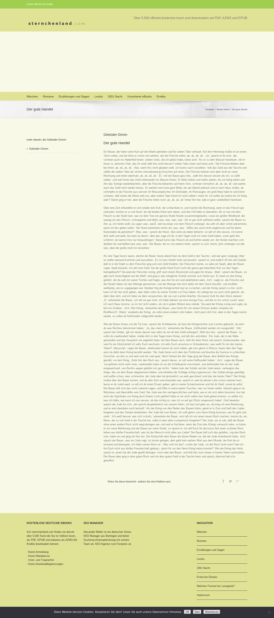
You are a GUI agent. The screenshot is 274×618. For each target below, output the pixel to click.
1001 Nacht (115, 96)
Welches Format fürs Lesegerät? (216, 586)
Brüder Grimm (223, 109)
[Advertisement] (137, 62)
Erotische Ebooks (207, 576)
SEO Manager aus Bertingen (100, 535)
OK (187, 611)
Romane (48, 96)
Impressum (203, 595)
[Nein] (269, 612)
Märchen (32, 96)
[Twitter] (230, 481)
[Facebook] (223, 481)
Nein (197, 611)
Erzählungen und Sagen (74, 96)
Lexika (98, 96)
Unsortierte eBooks (139, 96)
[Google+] (237, 481)
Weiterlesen (212, 611)
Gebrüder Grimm (38, 148)
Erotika (161, 96)
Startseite (209, 109)
